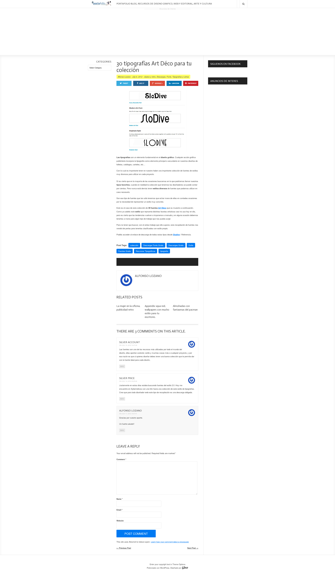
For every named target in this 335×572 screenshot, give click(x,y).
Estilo (191, 245)
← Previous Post (123, 548)
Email (119, 509)
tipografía (164, 251)
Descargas (161, 76)
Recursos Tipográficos (145, 251)
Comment (121, 459)
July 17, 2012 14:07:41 (129, 413)
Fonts (169, 76)
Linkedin (175, 83)
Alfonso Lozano (124, 76)
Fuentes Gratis (124, 251)
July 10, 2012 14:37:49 (129, 345)
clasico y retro (150, 76)
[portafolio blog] (101, 4)
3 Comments (146, 331)
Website (120, 520)
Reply (122, 366)
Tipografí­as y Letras (180, 76)
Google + (159, 83)
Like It (141, 83)
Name (119, 499)
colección (134, 245)
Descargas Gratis (176, 245)
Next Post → (192, 548)
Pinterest (192, 83)
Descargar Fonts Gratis (153, 245)
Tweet (125, 83)
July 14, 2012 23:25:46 (129, 381)
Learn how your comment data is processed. (170, 541)
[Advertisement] (167, 29)
